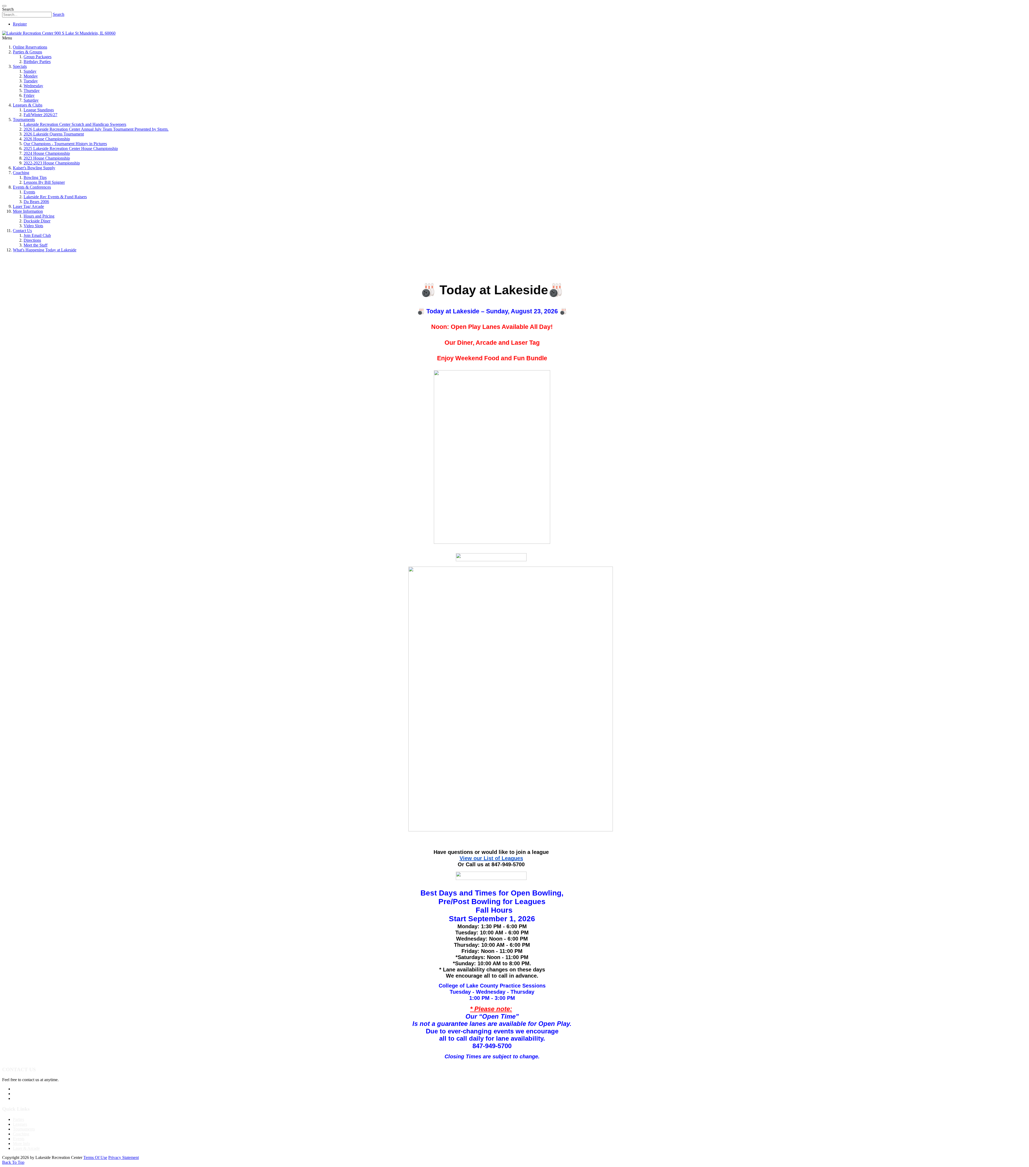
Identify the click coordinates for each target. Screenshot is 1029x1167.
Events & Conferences (32, 187)
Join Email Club (37, 235)
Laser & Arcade (26, 1148)
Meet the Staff (35, 245)
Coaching (21, 172)
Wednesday (33, 85)
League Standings (39, 110)
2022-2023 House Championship (52, 163)
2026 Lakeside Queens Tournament (54, 134)
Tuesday (31, 81)
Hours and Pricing (39, 216)
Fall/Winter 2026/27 (40, 114)
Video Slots (33, 225)
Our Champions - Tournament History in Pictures (65, 143)
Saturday (31, 100)
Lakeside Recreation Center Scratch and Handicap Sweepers (75, 124)
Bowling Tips (35, 177)
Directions (32, 240)
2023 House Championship (47, 158)
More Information (28, 211)
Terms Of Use (95, 1157)
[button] (514, 583)
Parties (18, 1119)
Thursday (32, 90)
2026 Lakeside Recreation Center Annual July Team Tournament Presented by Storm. (96, 129)
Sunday (30, 71)
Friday (29, 95)
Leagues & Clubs (27, 105)
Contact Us (22, 230)
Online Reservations (30, 47)
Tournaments (24, 119)
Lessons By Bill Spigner (44, 182)
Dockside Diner (37, 221)
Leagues (20, 1124)
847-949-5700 (25, 1089)
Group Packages (37, 56)
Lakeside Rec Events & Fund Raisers (55, 196)
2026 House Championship (47, 139)
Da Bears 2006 (36, 201)
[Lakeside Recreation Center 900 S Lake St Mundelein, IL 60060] (58, 33)
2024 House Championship (47, 153)
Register (20, 24)
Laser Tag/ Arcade (28, 206)
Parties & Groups (27, 52)
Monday (31, 76)
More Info (21, 1143)
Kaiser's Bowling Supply (34, 168)
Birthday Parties (37, 61)
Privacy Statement (123, 1157)
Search (58, 14)
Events (29, 192)
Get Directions (25, 1098)
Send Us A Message (30, 1093)
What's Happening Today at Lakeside (44, 250)
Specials (20, 66)
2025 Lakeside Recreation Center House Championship (71, 148)
